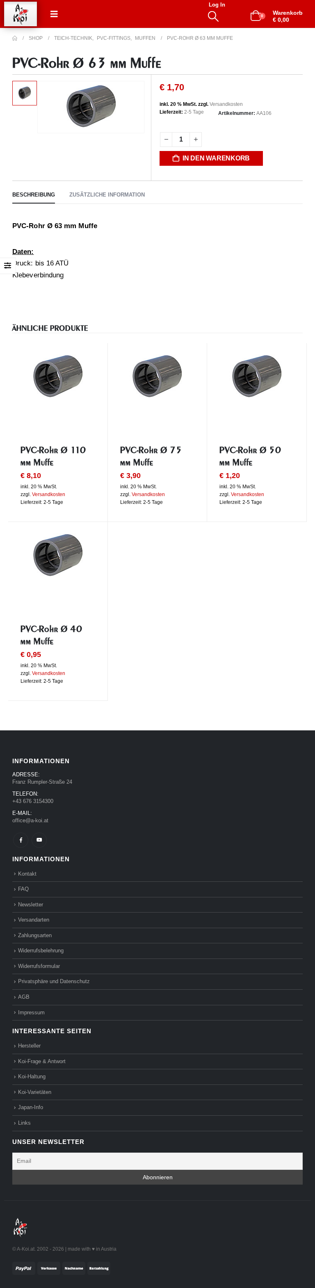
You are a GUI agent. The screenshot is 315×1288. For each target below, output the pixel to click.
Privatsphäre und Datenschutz (54, 981)
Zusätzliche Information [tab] (107, 195)
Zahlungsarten (35, 935)
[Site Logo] (20, 14)
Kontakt (27, 874)
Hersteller (29, 1046)
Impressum (31, 1012)
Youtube (39, 840)
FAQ (23, 889)
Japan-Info (30, 1107)
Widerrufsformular (39, 966)
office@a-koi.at (30, 820)
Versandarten (33, 920)
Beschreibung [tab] (33, 195)
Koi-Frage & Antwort (42, 1061)
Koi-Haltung (32, 1076)
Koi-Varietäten (34, 1092)
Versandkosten (226, 104)
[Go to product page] (58, 377)
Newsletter (30, 904)
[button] (54, 14)
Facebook (20, 840)
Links (24, 1123)
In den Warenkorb (216, 158)
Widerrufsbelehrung (41, 950)
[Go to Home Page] (14, 38)
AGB (24, 997)
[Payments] (61, 1267)
